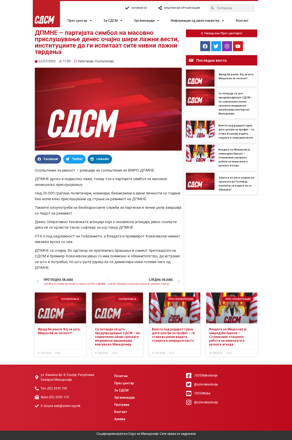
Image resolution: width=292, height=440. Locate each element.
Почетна (121, 376)
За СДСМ (110, 20)
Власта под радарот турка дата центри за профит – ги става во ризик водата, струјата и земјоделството (173, 335)
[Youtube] (238, 46)
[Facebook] (205, 46)
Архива (119, 419)
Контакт (242, 20)
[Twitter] (216, 46)
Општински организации (182, 7)
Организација (144, 20)
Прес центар (77, 20)
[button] (48, 159)
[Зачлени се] (127, 8)
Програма (121, 405)
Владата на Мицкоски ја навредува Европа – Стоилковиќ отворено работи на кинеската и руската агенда (234, 157)
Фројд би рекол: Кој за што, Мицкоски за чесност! (59, 331)
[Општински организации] (160, 8)
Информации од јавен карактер (195, 20)
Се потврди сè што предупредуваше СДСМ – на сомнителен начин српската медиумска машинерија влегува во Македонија (117, 336)
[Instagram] (227, 46)
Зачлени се (139, 7)
